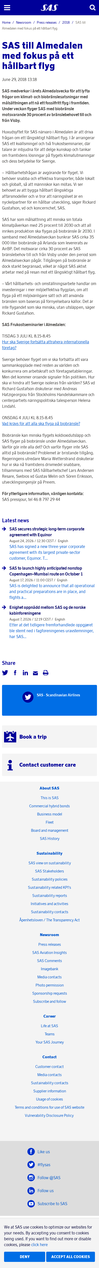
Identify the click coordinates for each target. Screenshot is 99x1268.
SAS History (49, 838)
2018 (66, 22)
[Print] (46, 673)
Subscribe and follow (49, 1001)
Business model (49, 814)
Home (6, 22)
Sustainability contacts (49, 911)
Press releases (47, 22)
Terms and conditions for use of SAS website (49, 1107)
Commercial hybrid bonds (49, 806)
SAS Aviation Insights (49, 952)
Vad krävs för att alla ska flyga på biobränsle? (41, 423)
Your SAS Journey (50, 1042)
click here (39, 1244)
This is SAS (50, 797)
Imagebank (49, 968)
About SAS (49, 788)
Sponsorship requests (49, 993)
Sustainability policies (50, 879)
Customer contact (49, 1066)
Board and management (49, 830)
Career (49, 1016)
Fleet (50, 822)
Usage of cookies (49, 1099)
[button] (7, 7)
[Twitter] (5, 673)
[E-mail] (35, 673)
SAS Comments (49, 960)
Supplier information (49, 1091)
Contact (49, 1056)
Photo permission (50, 985)
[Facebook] (15, 673)
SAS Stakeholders (49, 871)
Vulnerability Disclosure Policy (49, 1115)
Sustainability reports (49, 895)
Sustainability (49, 853)
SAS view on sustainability (49, 863)
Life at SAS (49, 1025)
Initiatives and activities (49, 903)
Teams (50, 1034)
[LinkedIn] (25, 673)
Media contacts (49, 977)
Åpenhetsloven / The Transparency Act (49, 920)
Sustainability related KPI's (49, 887)
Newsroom (23, 22)
